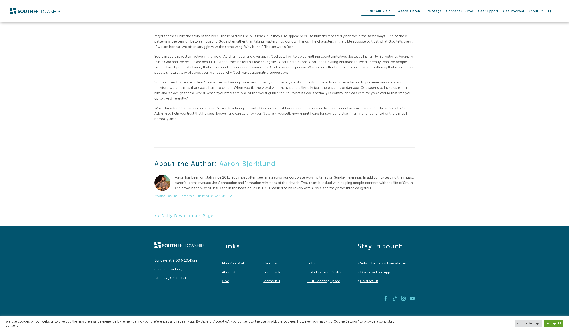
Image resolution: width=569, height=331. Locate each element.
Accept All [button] (554, 323)
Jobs (311, 263)
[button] (550, 11)
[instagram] (403, 298)
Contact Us (369, 281)
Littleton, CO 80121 (170, 278)
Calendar (270, 263)
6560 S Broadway (168, 269)
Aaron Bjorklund (247, 164)
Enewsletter (396, 263)
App (387, 272)
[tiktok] (394, 298)
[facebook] (385, 298)
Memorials (271, 281)
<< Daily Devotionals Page (184, 215)
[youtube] (412, 298)
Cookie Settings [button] (528, 323)
